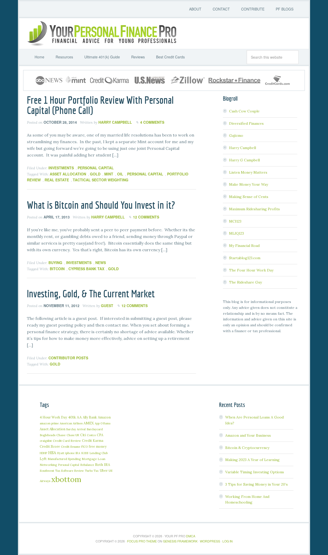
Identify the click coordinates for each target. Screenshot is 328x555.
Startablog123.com (244, 258)
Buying (55, 262)
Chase (61, 435)
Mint (108, 173)
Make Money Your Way (248, 184)
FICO (84, 446)
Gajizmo (236, 135)
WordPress (210, 541)
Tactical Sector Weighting (100, 179)
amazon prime (49, 423)
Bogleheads (47, 435)
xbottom (66, 479)
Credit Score (50, 446)
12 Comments (146, 216)
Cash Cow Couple (244, 111)
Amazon (104, 417)
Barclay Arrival (76, 429)
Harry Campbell (242, 147)
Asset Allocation (68, 173)
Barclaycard (95, 429)
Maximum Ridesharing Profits (254, 209)
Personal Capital (96, 167)
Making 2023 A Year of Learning (252, 459)
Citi (83, 435)
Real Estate (57, 179)
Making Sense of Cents (248, 196)
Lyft (43, 458)
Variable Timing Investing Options (254, 472)
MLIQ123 (236, 233)
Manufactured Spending (64, 459)
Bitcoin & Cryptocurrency (247, 447)
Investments (61, 167)
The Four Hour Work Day (251, 270)
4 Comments (152, 122)
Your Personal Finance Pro (101, 33)
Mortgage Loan (93, 459)
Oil (120, 173)
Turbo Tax (92, 471)
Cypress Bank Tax (86, 268)
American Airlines (71, 423)
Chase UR (73, 435)
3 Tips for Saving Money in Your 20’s (256, 484)
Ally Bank (90, 417)
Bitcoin (57, 268)
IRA (78, 453)
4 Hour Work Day (53, 417)
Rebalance (87, 465)
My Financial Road (244, 245)
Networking (48, 465)
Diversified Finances (246, 123)
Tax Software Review (69, 471)
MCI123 (235, 221)
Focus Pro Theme (142, 541)
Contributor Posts (68, 357)
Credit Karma (92, 440)
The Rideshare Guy (245, 282)
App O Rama (102, 423)
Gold (95, 173)
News (100, 262)
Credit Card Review (67, 441)
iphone (70, 453)
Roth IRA (102, 464)
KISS (84, 453)
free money (98, 446)
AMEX (89, 423)
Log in (227, 541)
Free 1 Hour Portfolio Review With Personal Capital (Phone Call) (100, 105)
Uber (104, 470)
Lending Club (98, 453)
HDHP (43, 453)
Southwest (47, 471)
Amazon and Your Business (248, 435)
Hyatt (60, 453)
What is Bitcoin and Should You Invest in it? (101, 205)
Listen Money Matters (248, 172)
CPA (100, 435)
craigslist (46, 441)
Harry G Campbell (244, 160)
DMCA (190, 536)
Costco (91, 435)
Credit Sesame (70, 446)
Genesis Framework (180, 541)
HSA (52, 452)
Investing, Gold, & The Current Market (91, 293)
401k (72, 417)
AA (79, 417)
